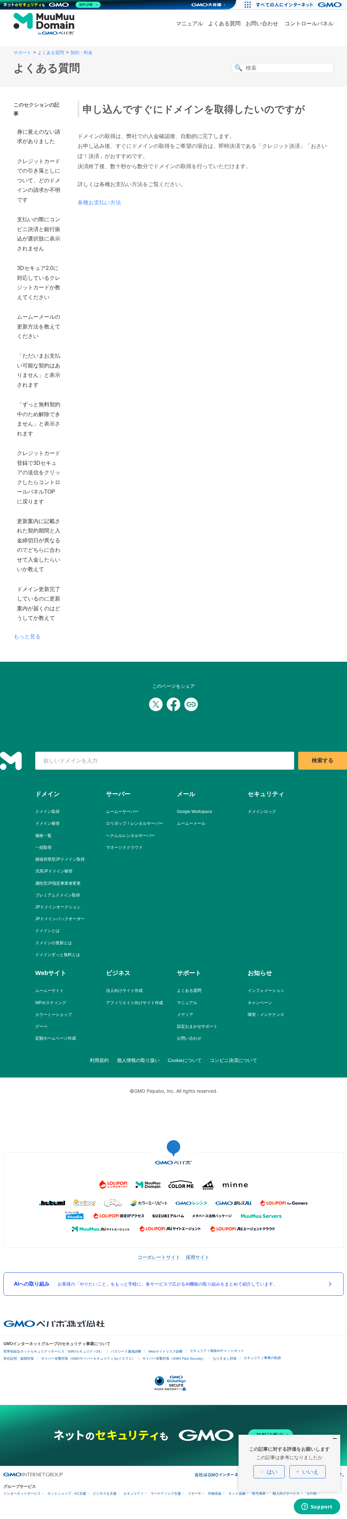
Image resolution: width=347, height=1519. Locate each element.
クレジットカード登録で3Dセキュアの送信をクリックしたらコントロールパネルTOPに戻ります (38, 477)
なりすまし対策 (225, 1358)
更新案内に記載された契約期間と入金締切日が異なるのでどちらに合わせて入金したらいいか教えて (38, 545)
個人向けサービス (286, 1493)
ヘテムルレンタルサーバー (130, 835)
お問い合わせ (262, 23)
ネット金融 (236, 1493)
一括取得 (43, 847)
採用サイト (197, 1257)
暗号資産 (259, 1493)
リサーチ (194, 1493)
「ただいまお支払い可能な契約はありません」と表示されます (38, 370)
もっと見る (27, 636)
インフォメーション (266, 990)
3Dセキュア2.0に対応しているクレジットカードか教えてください (38, 282)
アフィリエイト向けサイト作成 (134, 1002)
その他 (311, 1493)
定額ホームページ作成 (55, 1038)
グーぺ (41, 1026)
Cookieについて (185, 1060)
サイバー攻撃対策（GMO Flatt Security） (174, 1358)
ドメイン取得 (47, 811)
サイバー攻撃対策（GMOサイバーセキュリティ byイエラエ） (88, 1358)
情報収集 (215, 1493)
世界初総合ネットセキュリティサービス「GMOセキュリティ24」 (53, 1351)
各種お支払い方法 (99, 202)
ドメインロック (262, 811)
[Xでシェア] (156, 704)
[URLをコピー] (191, 704)
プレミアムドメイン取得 (57, 895)
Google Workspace (194, 811)
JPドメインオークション (58, 907)
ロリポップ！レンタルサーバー (134, 823)
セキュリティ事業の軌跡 (262, 1358)
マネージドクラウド (124, 847)
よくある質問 (224, 23)
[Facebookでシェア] (173, 704)
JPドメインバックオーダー (60, 918)
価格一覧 (43, 835)
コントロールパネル (309, 23)
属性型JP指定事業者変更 (58, 883)
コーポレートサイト (159, 1257)
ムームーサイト (49, 990)
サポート (22, 52)
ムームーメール (191, 823)
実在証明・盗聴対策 (18, 1358)
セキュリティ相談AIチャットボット (217, 1351)
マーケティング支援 (165, 1493)
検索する (322, 760)
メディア (185, 1014)
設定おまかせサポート (197, 1026)
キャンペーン (260, 1002)
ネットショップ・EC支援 (66, 1493)
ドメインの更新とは (53, 942)
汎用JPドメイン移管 (54, 871)
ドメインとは (47, 930)
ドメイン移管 (47, 823)
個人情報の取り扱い (138, 1060)
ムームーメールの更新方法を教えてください (38, 326)
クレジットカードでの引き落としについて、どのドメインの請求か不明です (38, 180)
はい (272, 1472)
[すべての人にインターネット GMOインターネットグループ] (299, 4)
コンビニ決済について (233, 1060)
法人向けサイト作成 (124, 990)
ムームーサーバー (122, 811)
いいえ (310, 1472)
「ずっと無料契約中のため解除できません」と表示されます (38, 419)
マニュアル (189, 23)
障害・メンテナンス (266, 1014)
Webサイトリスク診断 (165, 1351)
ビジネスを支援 (105, 1493)
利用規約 (99, 1060)
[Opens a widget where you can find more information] (316, 1507)
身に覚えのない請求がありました (38, 136)
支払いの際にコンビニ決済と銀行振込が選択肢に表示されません (38, 234)
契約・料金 (81, 52)
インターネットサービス (22, 1493)
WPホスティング (50, 1002)
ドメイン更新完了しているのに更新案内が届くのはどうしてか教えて (38, 603)
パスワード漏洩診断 (126, 1351)
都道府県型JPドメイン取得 (60, 859)
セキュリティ (133, 1493)
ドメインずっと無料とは (57, 954)
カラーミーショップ (53, 1014)
